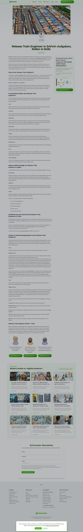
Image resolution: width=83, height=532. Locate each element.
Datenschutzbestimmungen (52, 525)
